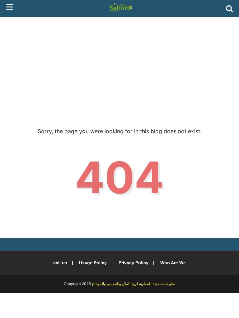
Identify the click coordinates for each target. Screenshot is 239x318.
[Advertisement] (119, 65)
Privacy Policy (133, 262)
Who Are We (173, 262)
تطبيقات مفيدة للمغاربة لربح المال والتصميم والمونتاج (133, 283)
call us (60, 262)
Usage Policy (93, 262)
